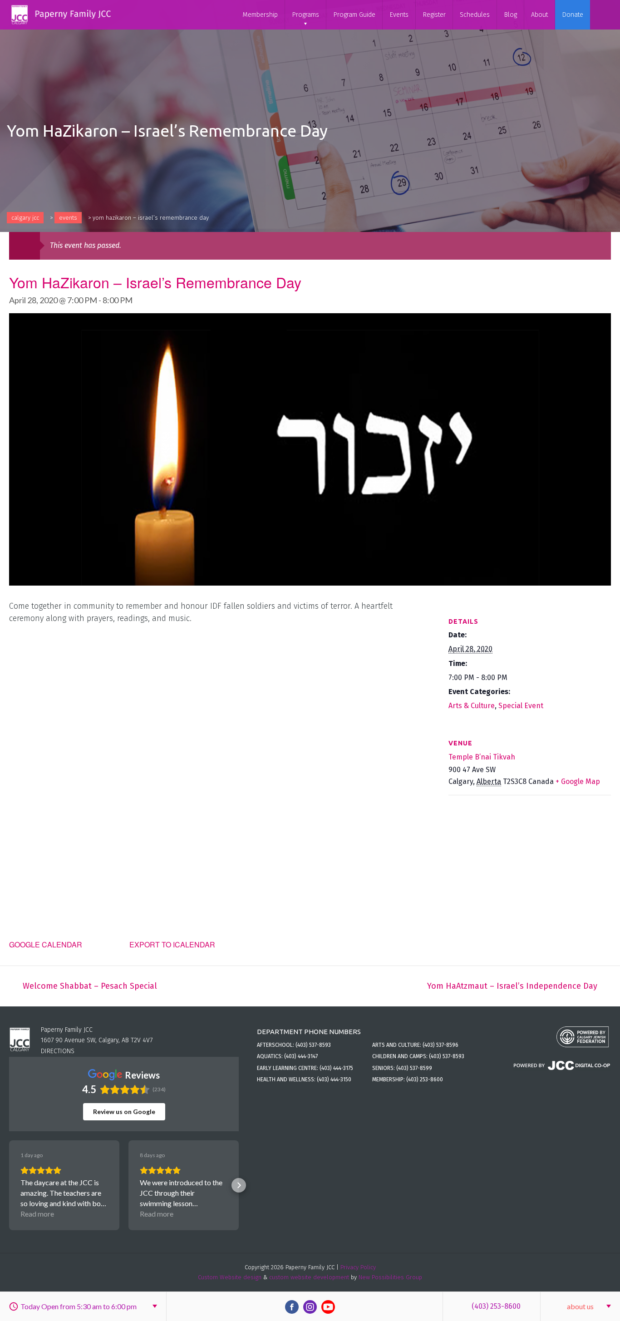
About (539, 15)
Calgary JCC (25, 217)
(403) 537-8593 (313, 1045)
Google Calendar (45, 944)
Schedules (475, 15)
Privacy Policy (358, 1267)
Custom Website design (229, 1277)
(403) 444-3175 (336, 1068)
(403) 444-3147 (301, 1056)
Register (434, 15)
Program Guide (354, 15)
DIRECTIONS (57, 1051)
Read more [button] (37, 1213)
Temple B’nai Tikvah (481, 757)
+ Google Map (578, 781)
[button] (9, 1185)
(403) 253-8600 (496, 1306)
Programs (305, 15)
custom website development (309, 1277)
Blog (510, 15)
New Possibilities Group (390, 1277)
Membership (260, 15)
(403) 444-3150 (334, 1079)
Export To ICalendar (172, 944)
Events (398, 15)
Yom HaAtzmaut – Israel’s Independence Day (512, 986)
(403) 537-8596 (440, 1045)
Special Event (520, 705)
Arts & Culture (471, 705)
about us (580, 1306)
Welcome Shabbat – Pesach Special (90, 986)
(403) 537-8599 (414, 1068)
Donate (572, 15)
